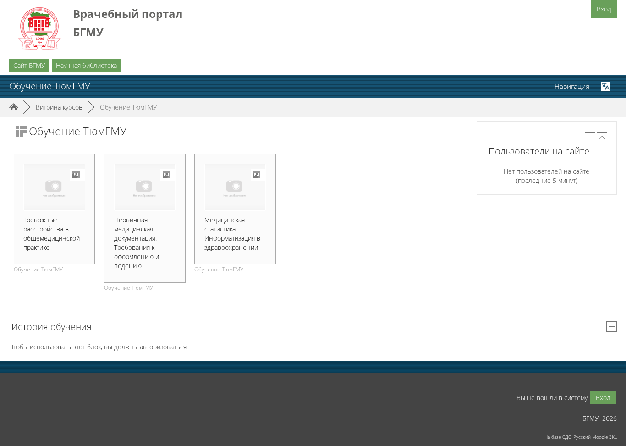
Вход (604, 9)
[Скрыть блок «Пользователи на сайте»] (590, 137)
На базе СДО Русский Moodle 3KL (580, 437)
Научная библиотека (86, 65)
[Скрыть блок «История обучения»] (611, 326)
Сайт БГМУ (29, 65)
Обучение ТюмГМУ (128, 107)
